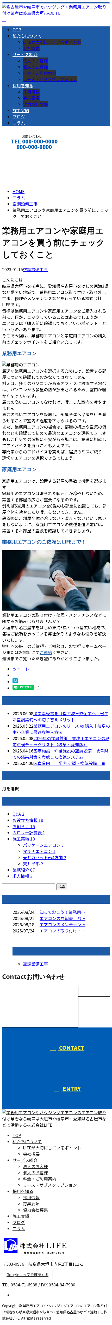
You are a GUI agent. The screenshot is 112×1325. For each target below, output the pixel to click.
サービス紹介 (25, 54)
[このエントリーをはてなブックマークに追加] (15, 681)
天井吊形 (33, 863)
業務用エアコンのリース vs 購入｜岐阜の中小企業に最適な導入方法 (61, 729)
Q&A (18, 814)
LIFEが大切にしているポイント (52, 42)
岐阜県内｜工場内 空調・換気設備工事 (69, 763)
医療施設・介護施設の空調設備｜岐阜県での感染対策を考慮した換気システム (60, 754)
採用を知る (23, 85)
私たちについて (27, 36)
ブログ (19, 116)
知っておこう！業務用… (62, 912)
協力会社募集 (35, 104)
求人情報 (23, 876)
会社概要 (31, 48)
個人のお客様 (35, 67)
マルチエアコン (39, 851)
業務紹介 (24, 870)
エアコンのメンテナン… (62, 924)
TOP (17, 29)
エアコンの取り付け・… (62, 931)
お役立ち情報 (28, 820)
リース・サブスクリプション (50, 79)
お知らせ (24, 826)
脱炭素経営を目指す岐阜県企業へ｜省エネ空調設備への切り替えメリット (60, 716)
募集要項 (31, 98)
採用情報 (31, 92)
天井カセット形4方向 (44, 857)
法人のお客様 (35, 60)
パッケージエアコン (43, 845)
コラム (19, 123)
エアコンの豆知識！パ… (62, 918)
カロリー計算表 (29, 832)
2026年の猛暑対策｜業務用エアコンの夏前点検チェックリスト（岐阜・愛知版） (61, 741)
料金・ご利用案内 (39, 73)
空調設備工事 (25, 204)
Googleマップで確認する (27, 1274)
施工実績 (21, 110)
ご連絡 (46, 652)
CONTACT (20, 153)
